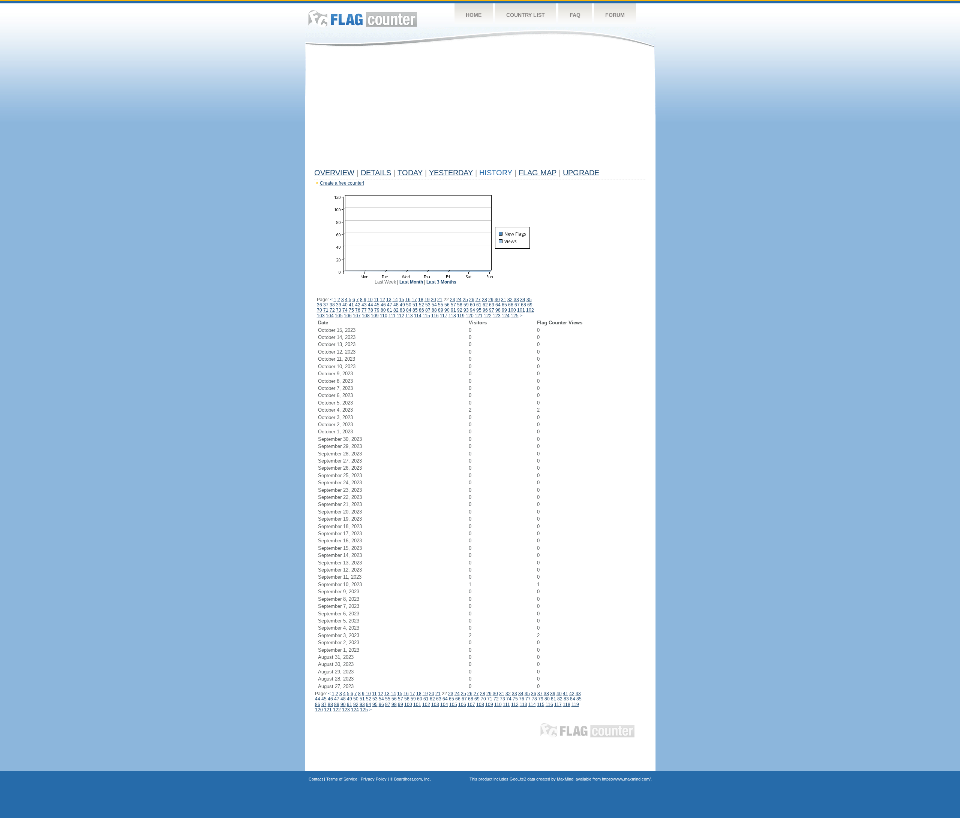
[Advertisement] (480, 109)
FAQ (575, 15)
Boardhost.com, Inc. (412, 779)
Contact (316, 779)
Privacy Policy (374, 779)
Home (474, 15)
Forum (615, 15)
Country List (525, 15)
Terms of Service (341, 779)
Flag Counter (362, 18)
